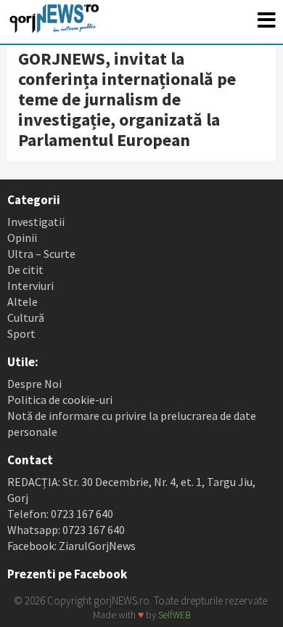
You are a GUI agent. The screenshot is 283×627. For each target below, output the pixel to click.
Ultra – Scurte (41, 253)
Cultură (25, 317)
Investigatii (36, 221)
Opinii (22, 237)
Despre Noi (34, 383)
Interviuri (30, 285)
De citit (25, 269)
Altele (22, 301)
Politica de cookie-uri (59, 399)
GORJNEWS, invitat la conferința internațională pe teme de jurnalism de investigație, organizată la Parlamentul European (127, 99)
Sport (21, 333)
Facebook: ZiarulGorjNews (71, 545)
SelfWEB (174, 615)
